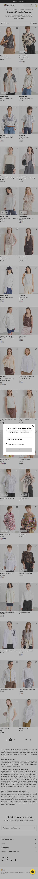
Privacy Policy (20, 444)
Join (19, 450)
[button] (32, 871)
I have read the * (16, 444)
